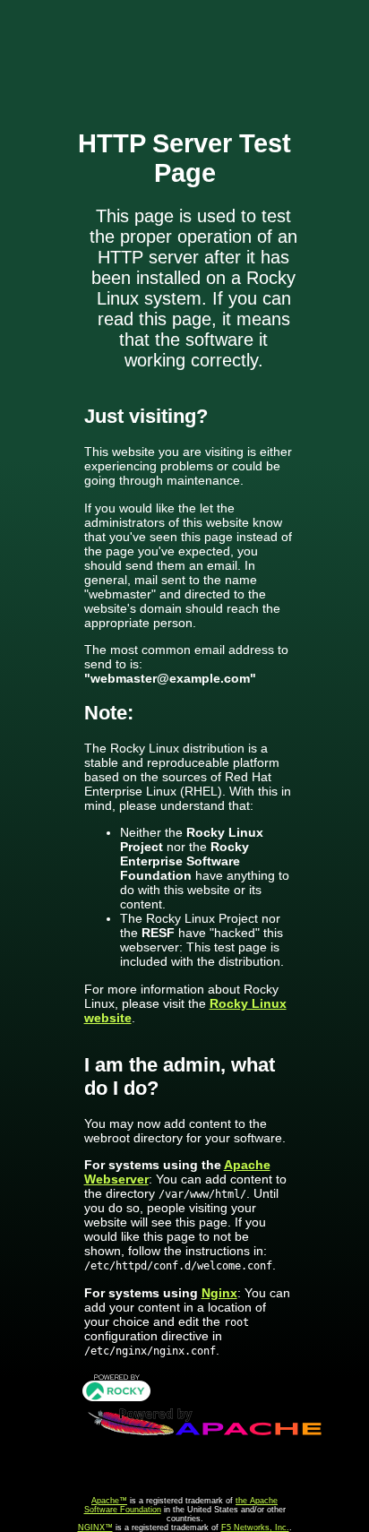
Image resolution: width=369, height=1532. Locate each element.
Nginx (219, 1293)
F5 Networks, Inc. (255, 1527)
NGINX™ (95, 1527)
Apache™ (109, 1500)
